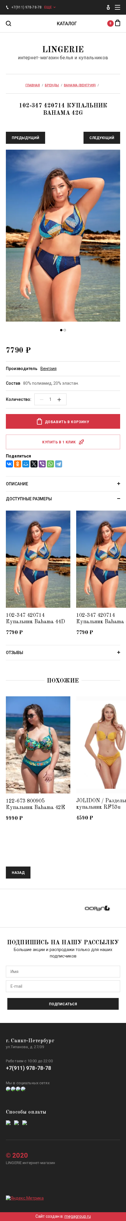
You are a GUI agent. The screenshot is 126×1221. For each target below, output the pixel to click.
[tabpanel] (63, 236)
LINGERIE (63, 50)
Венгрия (48, 368)
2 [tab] (65, 330)
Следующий (101, 138)
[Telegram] (58, 463)
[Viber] (42, 463)
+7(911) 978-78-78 (28, 1068)
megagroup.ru (77, 1216)
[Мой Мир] (25, 463)
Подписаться (63, 1004)
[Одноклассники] (17, 463)
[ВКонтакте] (9, 463)
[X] (34, 463)
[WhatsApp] (50, 463)
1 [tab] (61, 330)
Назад (18, 873)
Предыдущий (25, 138)
